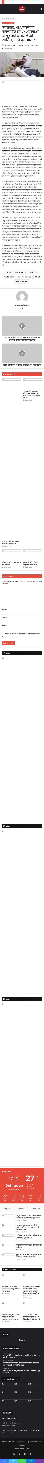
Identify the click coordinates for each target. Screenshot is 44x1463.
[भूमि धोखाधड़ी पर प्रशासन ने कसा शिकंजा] (11, 555)
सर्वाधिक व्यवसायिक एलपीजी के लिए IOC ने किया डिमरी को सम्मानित (32, 1317)
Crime (34, 272)
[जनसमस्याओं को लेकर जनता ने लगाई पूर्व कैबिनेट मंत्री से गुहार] (11, 1279)
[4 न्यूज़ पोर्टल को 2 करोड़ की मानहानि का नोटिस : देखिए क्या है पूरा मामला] (8, 1219)
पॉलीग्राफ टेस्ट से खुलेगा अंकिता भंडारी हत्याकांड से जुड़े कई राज (29, 1236)
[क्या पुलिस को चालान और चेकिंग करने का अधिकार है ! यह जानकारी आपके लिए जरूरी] (8, 1228)
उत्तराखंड (11, 18)
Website (4, 625)
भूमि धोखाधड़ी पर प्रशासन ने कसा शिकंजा (11, 563)
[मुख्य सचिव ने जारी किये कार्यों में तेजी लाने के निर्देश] (8, 1386)
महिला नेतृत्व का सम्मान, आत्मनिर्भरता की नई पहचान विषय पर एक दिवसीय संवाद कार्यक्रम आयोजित (31, 1291)
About (22, 1448)
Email (4, 617)
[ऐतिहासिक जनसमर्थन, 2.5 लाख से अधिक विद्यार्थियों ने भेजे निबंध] (35, 1395)
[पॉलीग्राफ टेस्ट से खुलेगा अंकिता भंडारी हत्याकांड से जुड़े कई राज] (8, 1238)
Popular (7, 1209)
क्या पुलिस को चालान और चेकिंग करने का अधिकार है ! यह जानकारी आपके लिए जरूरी (27, 1227)
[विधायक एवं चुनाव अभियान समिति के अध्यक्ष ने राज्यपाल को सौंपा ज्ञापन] (11, 1307)
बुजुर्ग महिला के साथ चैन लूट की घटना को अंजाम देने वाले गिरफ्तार (29, 1255)
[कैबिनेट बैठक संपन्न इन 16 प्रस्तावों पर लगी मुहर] (8, 1248)
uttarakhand (22, 281)
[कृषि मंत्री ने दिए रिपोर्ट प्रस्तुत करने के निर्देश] (32, 555)
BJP (9, 272)
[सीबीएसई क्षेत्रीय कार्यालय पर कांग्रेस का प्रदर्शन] (11, 458)
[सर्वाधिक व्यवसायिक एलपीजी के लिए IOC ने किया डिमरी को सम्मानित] (32, 1307)
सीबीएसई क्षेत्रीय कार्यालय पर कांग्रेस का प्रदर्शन (10, 542)
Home (6, 18)
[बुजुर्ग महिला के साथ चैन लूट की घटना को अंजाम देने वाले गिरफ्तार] (8, 1257)
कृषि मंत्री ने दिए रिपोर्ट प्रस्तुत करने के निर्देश (30, 563)
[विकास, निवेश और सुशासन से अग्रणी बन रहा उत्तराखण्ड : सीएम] (22, 1403)
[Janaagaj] (22, 9)
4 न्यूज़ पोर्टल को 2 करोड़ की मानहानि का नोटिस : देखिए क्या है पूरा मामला (29, 1217)
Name (4, 609)
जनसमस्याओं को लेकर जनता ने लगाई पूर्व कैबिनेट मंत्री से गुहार (11, 1288)
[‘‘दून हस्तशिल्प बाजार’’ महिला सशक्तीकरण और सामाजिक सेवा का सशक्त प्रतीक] (32, 383)
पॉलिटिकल (11, 23)
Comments (36, 1209)
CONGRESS (21, 272)
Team (27, 1448)
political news (25, 277)
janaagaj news (9, 45)
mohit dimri (9, 277)
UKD (38, 277)
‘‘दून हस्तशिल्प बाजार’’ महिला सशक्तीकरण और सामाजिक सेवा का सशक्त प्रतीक (31, 394)
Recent (20, 1209)
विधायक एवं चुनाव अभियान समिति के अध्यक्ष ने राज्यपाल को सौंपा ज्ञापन (11, 1317)
